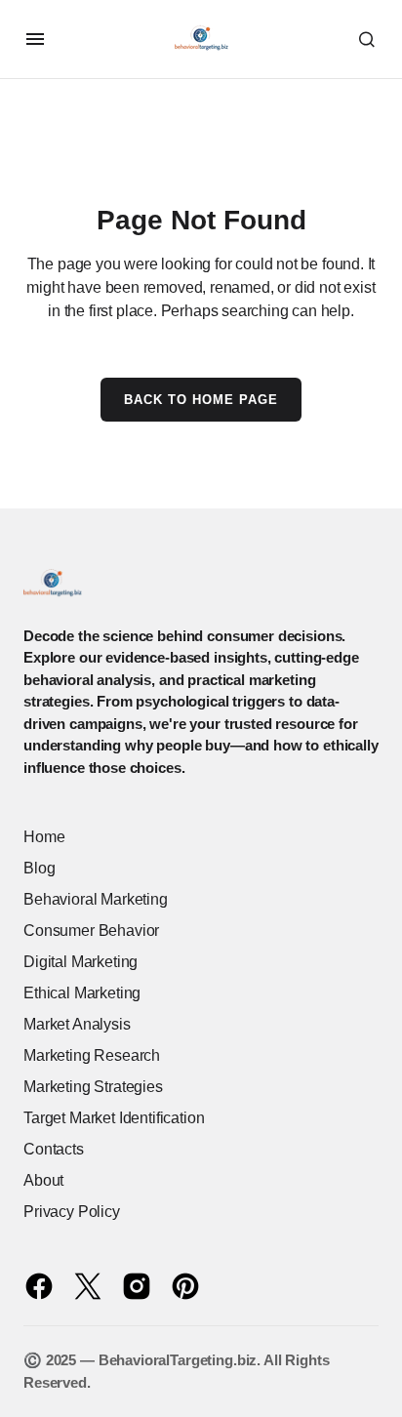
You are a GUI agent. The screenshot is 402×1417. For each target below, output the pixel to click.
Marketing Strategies (93, 1086)
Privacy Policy (71, 1211)
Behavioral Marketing (95, 899)
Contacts (53, 1149)
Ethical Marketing (82, 993)
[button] (35, 39)
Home (43, 837)
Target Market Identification (114, 1118)
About (43, 1180)
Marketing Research (91, 1055)
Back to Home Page (201, 399)
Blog (39, 868)
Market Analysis (77, 1024)
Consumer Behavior (91, 930)
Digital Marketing (80, 961)
